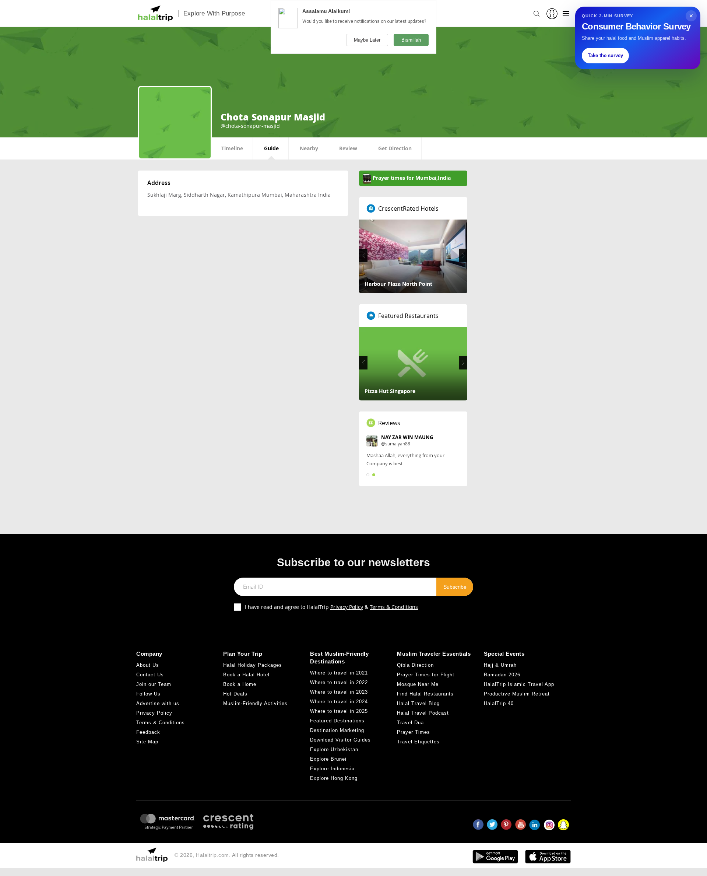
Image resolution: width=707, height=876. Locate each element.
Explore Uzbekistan (334, 749)
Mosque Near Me (418, 684)
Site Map (147, 741)
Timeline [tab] (232, 148)
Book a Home (239, 684)
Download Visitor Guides (340, 740)
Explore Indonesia (332, 768)
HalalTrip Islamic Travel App (519, 684)
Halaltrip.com (212, 855)
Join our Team (153, 684)
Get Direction (395, 148)
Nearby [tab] (309, 148)
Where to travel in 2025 (339, 711)
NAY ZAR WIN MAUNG (407, 437)
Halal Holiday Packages (252, 665)
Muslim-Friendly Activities (255, 703)
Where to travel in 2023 (339, 692)
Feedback (148, 732)
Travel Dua (410, 722)
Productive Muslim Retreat (517, 694)
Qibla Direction (415, 665)
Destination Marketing (337, 730)
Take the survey (605, 55)
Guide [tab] (271, 148)
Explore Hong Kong (334, 778)
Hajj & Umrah (500, 665)
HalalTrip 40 (499, 703)
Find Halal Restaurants (425, 694)
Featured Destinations (337, 720)
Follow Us (148, 694)
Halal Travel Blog (418, 703)
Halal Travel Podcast (423, 713)
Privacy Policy (346, 606)
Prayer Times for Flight (425, 674)
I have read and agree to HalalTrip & (331, 606)
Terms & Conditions (394, 606)
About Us (147, 665)
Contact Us (150, 674)
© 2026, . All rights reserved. (227, 855)
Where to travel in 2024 (339, 701)
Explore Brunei (328, 759)
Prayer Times (413, 732)
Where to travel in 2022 (339, 682)
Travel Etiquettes (418, 741)
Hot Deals (235, 694)
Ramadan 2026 (502, 674)
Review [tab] (348, 148)
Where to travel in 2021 (339, 673)
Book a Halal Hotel (246, 674)
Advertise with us (157, 703)
